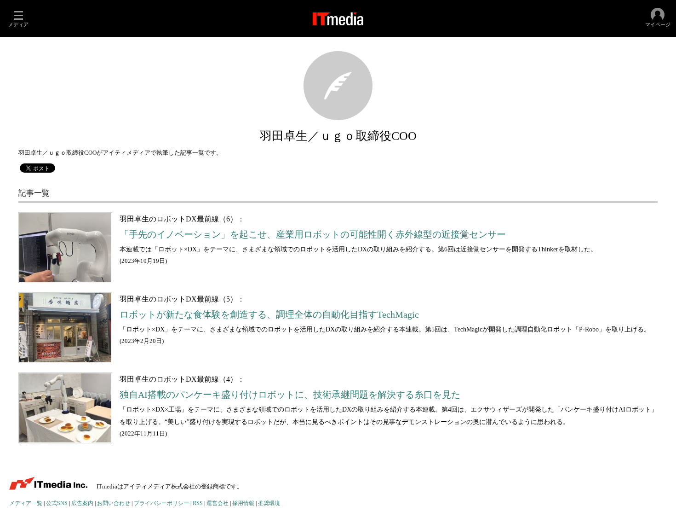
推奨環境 (269, 503)
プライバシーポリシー (161, 503)
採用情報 (243, 503)
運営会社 (217, 503)
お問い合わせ (113, 503)
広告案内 (82, 503)
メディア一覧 (25, 503)
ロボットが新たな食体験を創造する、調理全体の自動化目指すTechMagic (269, 315)
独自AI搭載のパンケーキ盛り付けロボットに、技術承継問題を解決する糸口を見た (290, 395)
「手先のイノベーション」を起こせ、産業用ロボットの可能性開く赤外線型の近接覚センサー (313, 234)
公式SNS (57, 503)
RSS (198, 503)
